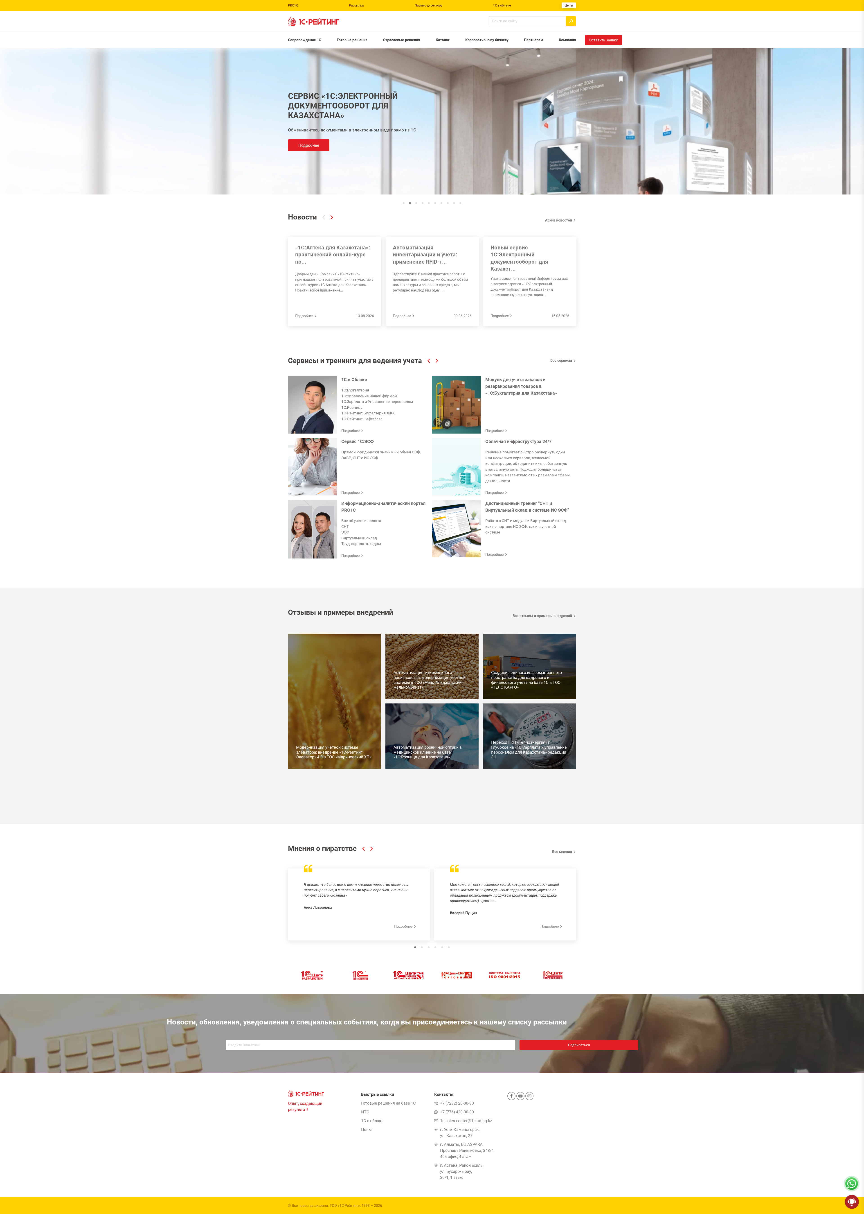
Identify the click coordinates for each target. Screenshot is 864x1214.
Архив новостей (558, 220)
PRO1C (293, 5)
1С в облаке (502, 5)
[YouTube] (520, 1097)
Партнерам (533, 40)
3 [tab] (429, 947)
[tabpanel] (432, 121)
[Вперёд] (331, 218)
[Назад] (323, 218)
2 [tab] (422, 947)
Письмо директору (428, 5)
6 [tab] (449, 947)
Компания (567, 40)
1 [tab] (415, 947)
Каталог (443, 40)
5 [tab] (442, 947)
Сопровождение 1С (304, 40)
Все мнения (562, 852)
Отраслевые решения (401, 40)
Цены (569, 5)
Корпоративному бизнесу (486, 40)
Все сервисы (561, 360)
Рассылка (356, 5)
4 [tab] (435, 947)
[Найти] (571, 21)
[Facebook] (511, 1097)
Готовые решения (352, 40)
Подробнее (316, 135)
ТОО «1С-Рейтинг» (345, 1205)
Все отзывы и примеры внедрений (542, 616)
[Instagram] (529, 1097)
